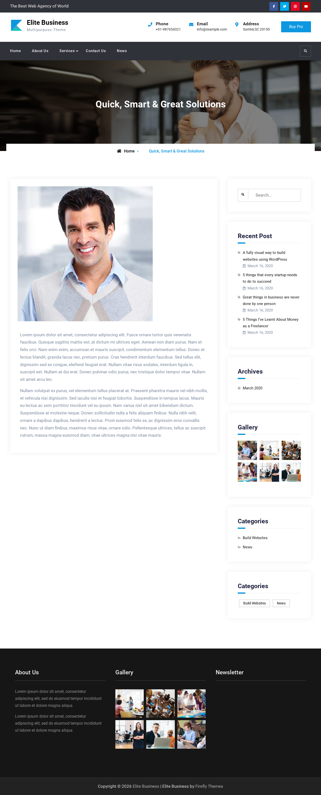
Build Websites (255, 538)
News (122, 51)
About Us (40, 51)
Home (15, 51)
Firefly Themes (209, 786)
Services (67, 51)
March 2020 (252, 388)
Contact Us (96, 51)
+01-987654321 (168, 29)
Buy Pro (296, 26)
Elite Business (47, 22)
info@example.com (212, 29)
